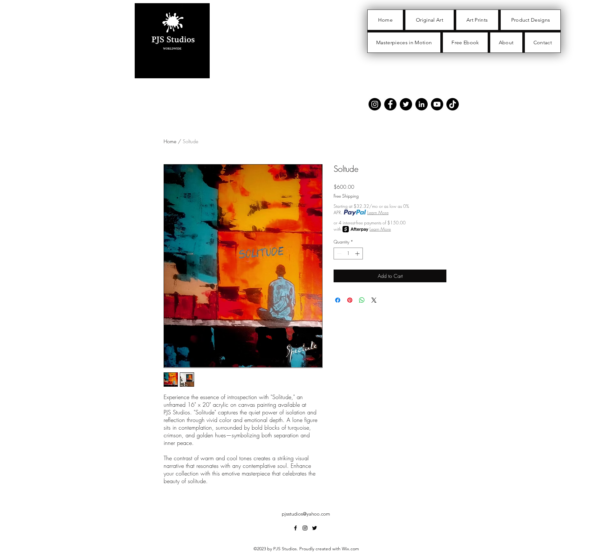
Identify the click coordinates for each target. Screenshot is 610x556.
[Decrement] (338, 253)
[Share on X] (374, 300)
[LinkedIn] (421, 104)
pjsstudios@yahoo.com (306, 514)
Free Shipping (346, 196)
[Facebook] (390, 104)
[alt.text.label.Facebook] (295, 528)
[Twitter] (406, 104)
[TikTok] (452, 104)
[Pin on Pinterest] (350, 300)
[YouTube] (437, 104)
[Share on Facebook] (338, 300)
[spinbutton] (348, 253)
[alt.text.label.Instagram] (305, 528)
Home (170, 141)
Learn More (378, 212)
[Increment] (358, 253)
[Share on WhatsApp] (362, 300)
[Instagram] (375, 104)
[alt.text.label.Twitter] (314, 528)
